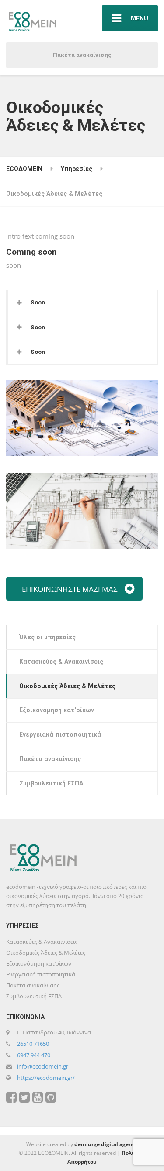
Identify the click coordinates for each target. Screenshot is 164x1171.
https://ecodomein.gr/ (46, 1078)
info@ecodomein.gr (42, 1066)
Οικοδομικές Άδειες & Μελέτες (67, 686)
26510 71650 (33, 1044)
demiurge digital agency (106, 1144)
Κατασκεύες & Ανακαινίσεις (61, 661)
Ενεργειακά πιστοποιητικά (60, 734)
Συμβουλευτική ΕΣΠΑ (51, 783)
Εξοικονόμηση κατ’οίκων (56, 710)
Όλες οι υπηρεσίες (47, 637)
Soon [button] (38, 302)
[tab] (82, 302)
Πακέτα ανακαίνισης (82, 54)
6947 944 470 (33, 1055)
